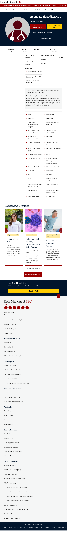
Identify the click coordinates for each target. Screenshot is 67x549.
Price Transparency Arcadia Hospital (18, 501)
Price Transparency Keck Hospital (17, 487)
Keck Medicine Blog (10, 324)
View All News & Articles (32, 274)
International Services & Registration (15, 320)
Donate (55, 5)
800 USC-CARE (37, 5)
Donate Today (8, 434)
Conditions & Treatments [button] (14, 10)
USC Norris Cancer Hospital (12, 370)
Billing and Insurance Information (14, 478)
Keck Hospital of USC (10, 365)
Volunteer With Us (9, 438)
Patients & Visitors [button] (51, 10)
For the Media (8, 333)
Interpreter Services (10, 465)
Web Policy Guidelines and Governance (38, 527)
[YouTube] (14, 308)
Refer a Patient (9, 5)
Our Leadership (8, 347)
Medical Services (9, 424)
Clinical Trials (8, 393)
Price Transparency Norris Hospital (17, 492)
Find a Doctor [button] (39, 10)
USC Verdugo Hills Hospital (12, 374)
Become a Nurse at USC (11, 447)
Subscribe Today (33, 291)
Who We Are (8, 342)
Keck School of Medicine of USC (13, 402)
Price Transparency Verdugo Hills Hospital (20, 496)
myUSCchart (63, 5)
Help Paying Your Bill (10, 474)
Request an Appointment (23, 5)
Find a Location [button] (28, 10)
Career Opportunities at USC (12, 443)
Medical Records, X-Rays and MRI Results (16, 509)
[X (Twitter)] (10, 308)
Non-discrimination (19, 527)
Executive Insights (9, 351)
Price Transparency (10, 483)
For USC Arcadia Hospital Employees (18, 383)
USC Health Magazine (10, 329)
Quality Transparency (10, 505)
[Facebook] (6, 308)
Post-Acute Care (9, 514)
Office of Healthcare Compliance (14, 356)
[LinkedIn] (19, 308)
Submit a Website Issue (59, 527)
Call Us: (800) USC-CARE (54, 26)
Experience (37, 49)
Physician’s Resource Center (12, 397)
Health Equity (47, 5)
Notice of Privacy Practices (12, 518)
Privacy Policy (8, 527)
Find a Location (8, 420)
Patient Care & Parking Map (12, 470)
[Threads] (27, 308)
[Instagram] (23, 308)
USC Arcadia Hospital (10, 379)
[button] (60, 8)
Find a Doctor (8, 411)
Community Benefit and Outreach (14, 451)
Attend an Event (9, 456)
